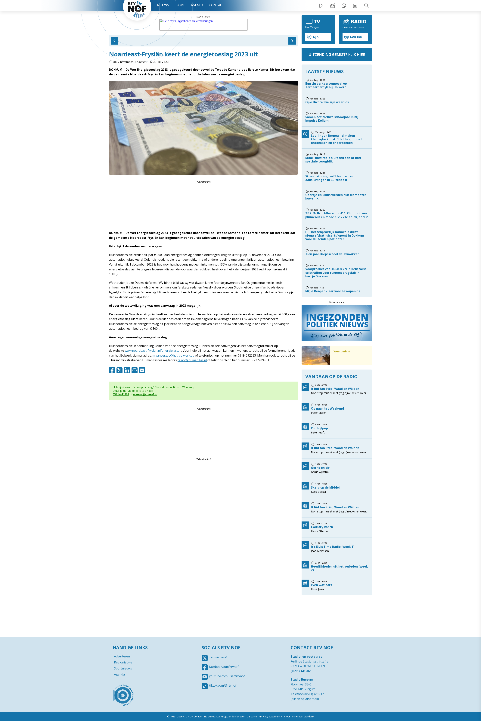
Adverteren (122, 656)
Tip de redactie (212, 716)
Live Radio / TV (321, 5)
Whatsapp (135, 370)
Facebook (112, 370)
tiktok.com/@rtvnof (222, 685)
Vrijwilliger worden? (303, 716)
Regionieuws (123, 662)
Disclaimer (253, 716)
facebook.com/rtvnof (224, 667)
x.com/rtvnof (218, 657)
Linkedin (128, 370)
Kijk (315, 37)
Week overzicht (355, 5)
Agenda (197, 5)
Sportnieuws (123, 668)
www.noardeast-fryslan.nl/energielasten (153, 350)
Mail (143, 370)
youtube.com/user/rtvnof (227, 676)
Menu (310, 5)
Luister (356, 37)
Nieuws (163, 5)
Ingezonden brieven (233, 716)
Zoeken (366, 5)
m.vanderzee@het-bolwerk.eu (173, 355)
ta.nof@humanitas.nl (192, 360)
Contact (216, 5)
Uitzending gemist (332, 5)
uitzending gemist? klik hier (337, 54)
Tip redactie (343, 5)
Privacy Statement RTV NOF (275, 716)
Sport (180, 5)
